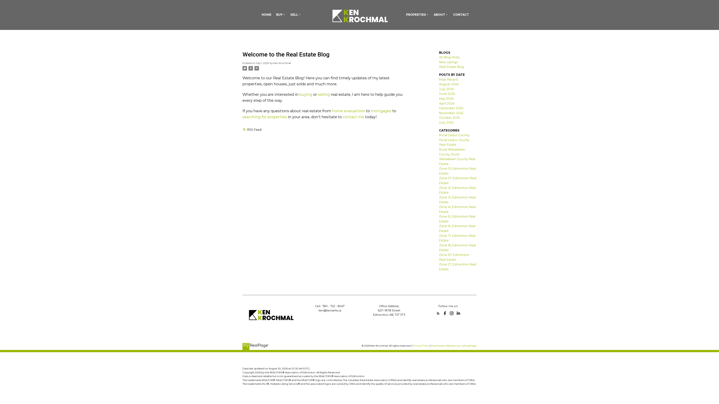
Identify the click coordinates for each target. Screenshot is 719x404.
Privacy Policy (421, 345)
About (439, 14)
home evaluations (348, 111)
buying (305, 94)
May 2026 (446, 98)
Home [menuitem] (266, 14)
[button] (438, 313)
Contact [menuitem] (461, 14)
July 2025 (446, 122)
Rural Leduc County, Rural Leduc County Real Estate (454, 139)
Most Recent (448, 79)
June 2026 (447, 94)
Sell (294, 14)
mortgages (381, 111)
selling (324, 94)
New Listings (448, 62)
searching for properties (264, 117)
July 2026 (446, 89)
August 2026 (449, 84)
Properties (416, 14)
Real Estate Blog (451, 67)
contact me (353, 117)
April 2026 (446, 103)
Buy (279, 14)
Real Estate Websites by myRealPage (454, 345)
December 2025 (451, 108)
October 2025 (449, 118)
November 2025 (451, 113)
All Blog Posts (449, 57)
